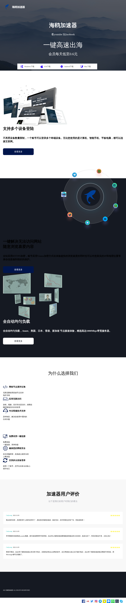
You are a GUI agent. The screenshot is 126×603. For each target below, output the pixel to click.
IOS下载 (47, 66)
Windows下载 (29, 66)
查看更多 (18, 152)
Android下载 (68, 66)
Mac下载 (87, 66)
